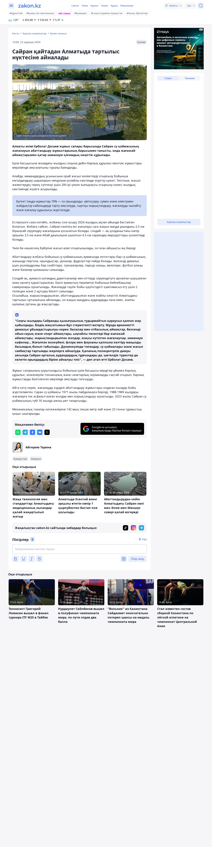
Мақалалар (126, 5)
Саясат (75, 5)
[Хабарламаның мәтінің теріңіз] (79, 549)
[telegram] (25, 432)
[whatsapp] (18, 432)
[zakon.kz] (29, 6)
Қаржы (94, 5)
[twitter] (47, 432)
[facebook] (32, 432)
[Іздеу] (201, 6)
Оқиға (104, 5)
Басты (15, 33)
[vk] (40, 432)
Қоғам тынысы (58, 33)
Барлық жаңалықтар (35, 33)
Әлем (85, 5)
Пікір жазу (137, 559)
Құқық (114, 5)
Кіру (144, 539)
